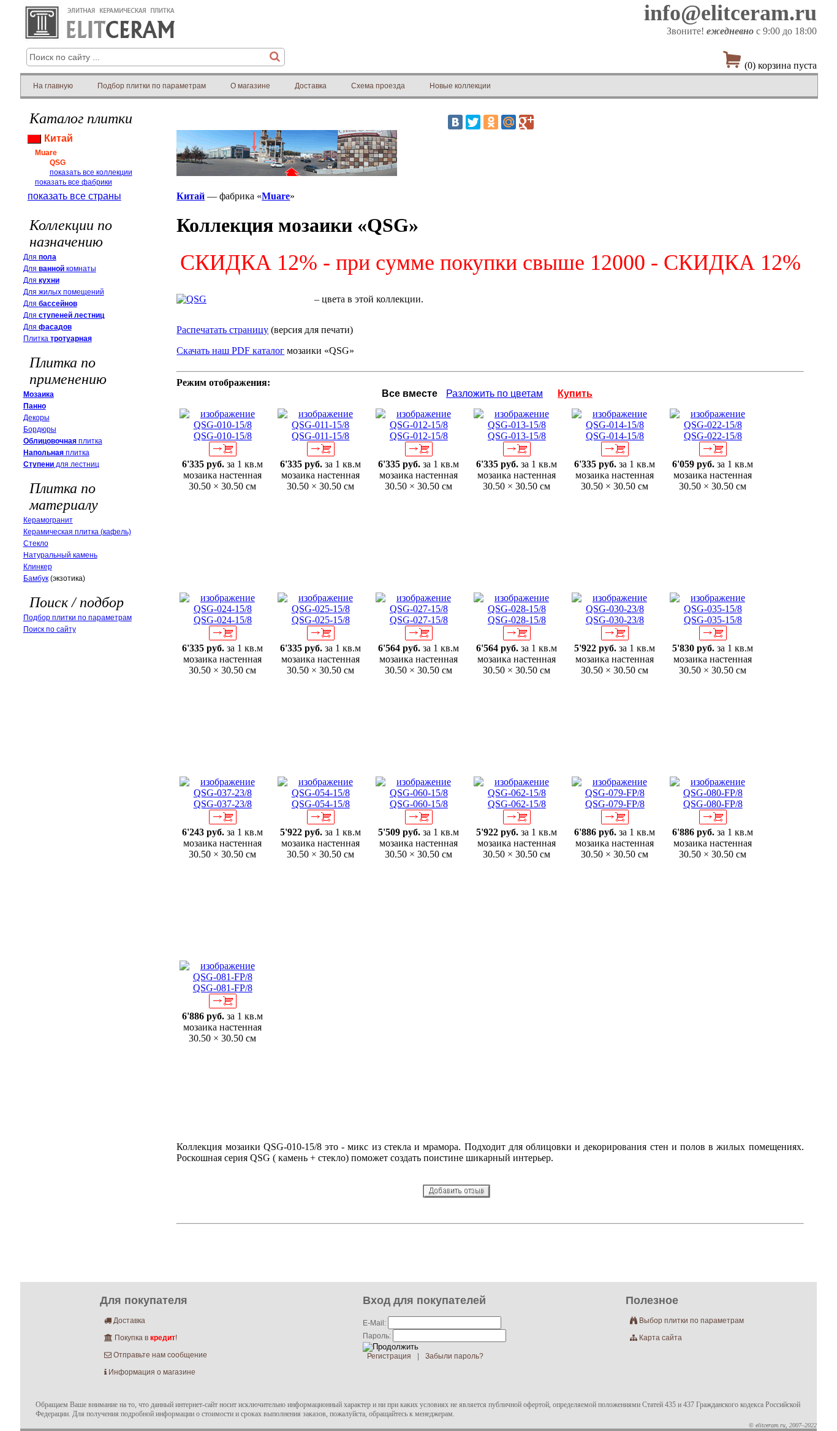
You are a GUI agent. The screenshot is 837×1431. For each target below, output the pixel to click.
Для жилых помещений (63, 292)
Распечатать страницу (222, 329)
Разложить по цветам (494, 393)
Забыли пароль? (454, 1356)
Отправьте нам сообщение (155, 1355)
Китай (190, 196)
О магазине (250, 86)
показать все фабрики (73, 182)
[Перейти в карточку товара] (222, 425)
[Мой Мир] (508, 122)
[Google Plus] (526, 122)
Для (39, 257)
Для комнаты (59, 268)
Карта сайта (656, 1337)
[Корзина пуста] (732, 62)
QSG (58, 162)
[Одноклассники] (490, 122)
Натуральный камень (60, 555)
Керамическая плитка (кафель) (77, 532)
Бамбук (35, 578)
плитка (62, 441)
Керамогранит (48, 520)
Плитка (57, 338)
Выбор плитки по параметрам (687, 1320)
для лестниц (61, 464)
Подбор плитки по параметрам (151, 86)
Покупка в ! (140, 1337)
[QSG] (191, 299)
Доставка (311, 86)
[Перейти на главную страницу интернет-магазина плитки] (100, 42)
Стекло (35, 543)
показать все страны (74, 196)
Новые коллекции (460, 86)
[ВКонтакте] (455, 122)
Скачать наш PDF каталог (230, 350)
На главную (53, 86)
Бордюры (39, 429)
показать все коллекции (91, 172)
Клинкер (37, 566)
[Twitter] (473, 122)
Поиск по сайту (49, 629)
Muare (276, 196)
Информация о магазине (149, 1372)
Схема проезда (378, 86)
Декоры (36, 417)
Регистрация (389, 1356)
